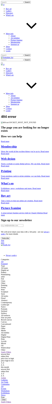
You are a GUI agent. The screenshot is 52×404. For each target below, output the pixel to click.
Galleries (4, 380)
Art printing (15, 38)
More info (9, 34)
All (2, 386)
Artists (3, 378)
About (13, 36)
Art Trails (4, 382)
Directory (9, 13)
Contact (9, 49)
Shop (8, 47)
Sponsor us (15, 44)
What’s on (10, 15)
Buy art (8, 9)
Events (3, 389)
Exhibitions (5, 393)
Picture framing (16, 40)
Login (8, 51)
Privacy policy (11, 255)
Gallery (8, 11)
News (3, 395)
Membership (15, 42)
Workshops (5, 391)
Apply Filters (6, 352)
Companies (5, 384)
